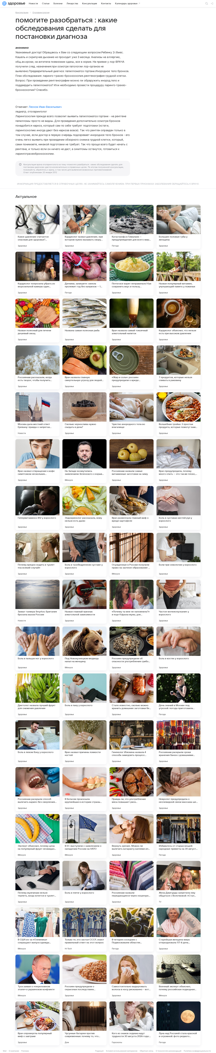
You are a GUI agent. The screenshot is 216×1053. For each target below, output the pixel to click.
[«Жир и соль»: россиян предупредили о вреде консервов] (131, 367)
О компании (14, 1051)
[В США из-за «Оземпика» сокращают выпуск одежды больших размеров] (37, 930)
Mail (4, 1051)
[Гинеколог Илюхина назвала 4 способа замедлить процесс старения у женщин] (131, 742)
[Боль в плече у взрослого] (84, 883)
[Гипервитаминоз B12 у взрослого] (37, 508)
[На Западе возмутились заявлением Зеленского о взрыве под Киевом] (84, 461)
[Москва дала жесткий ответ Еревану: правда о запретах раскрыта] (37, 414)
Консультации (21, 12)
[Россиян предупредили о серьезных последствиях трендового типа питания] (84, 977)
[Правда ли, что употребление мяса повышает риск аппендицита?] (131, 789)
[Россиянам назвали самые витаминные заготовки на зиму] (131, 461)
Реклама (25, 1051)
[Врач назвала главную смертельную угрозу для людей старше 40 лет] (84, 367)
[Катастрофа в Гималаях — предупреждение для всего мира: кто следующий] (131, 227)
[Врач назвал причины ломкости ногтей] (84, 742)
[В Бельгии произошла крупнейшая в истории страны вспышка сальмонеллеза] (84, 789)
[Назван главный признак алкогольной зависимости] (84, 602)
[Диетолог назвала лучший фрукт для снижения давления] (37, 695)
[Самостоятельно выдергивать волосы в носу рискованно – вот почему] (131, 977)
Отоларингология (40, 12)
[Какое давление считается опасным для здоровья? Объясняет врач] (37, 227)
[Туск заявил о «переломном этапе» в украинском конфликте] (37, 977)
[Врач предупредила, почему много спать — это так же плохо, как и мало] (178, 461)
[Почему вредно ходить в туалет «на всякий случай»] (37, 555)
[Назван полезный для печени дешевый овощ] (37, 321)
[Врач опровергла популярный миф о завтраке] (37, 1023)
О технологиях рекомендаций (168, 1051)
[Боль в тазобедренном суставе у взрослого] (84, 555)
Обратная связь (146, 1051)
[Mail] (4, 3)
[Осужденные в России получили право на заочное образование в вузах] (131, 555)
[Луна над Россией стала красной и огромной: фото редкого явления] (178, 1023)
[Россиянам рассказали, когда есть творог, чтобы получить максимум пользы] (37, 367)
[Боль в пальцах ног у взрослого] (37, 649)
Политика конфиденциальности (197, 1051)
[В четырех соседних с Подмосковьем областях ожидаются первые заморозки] (131, 930)
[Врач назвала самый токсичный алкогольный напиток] (131, 321)
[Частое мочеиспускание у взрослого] (178, 602)
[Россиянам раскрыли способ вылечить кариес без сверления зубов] (37, 789)
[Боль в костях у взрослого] (178, 649)
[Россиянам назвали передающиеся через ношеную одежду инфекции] (131, 883)
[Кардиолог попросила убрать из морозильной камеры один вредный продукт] (37, 274)
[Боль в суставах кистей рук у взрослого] (178, 508)
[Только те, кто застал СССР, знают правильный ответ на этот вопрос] (84, 930)
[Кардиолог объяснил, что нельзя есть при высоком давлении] (178, 321)
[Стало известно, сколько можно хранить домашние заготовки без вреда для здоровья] (131, 695)
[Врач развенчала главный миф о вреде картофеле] (131, 508)
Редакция (99, 1051)
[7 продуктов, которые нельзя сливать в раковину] (178, 367)
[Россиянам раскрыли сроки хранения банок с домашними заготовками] (178, 742)
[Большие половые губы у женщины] (178, 227)
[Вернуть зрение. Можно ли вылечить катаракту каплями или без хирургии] (131, 836)
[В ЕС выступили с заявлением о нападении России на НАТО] (84, 836)
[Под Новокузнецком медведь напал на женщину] (84, 649)
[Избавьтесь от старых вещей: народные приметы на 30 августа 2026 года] (178, 836)
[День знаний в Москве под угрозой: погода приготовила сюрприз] (178, 695)
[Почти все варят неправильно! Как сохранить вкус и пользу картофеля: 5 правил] (131, 274)
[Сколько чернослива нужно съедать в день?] (84, 414)
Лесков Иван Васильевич (45, 106)
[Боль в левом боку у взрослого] (37, 742)
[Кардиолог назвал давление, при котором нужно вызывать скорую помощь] (84, 227)
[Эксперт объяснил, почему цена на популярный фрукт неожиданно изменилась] (37, 836)
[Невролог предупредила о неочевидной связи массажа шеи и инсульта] (178, 789)
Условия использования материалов (121, 1051)
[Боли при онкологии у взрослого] (178, 555)
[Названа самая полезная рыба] (84, 321)
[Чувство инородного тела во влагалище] (131, 414)
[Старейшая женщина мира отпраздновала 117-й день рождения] (178, 930)
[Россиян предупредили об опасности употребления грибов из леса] (131, 649)
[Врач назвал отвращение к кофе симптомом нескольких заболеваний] (37, 461)
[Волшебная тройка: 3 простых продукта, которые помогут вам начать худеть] (178, 414)
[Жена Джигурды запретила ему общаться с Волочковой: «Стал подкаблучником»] (178, 883)
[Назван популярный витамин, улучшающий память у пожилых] (178, 274)
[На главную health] (15, 3)
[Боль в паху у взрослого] (84, 695)
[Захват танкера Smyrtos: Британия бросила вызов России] (37, 602)
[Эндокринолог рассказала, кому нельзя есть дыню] (84, 508)
